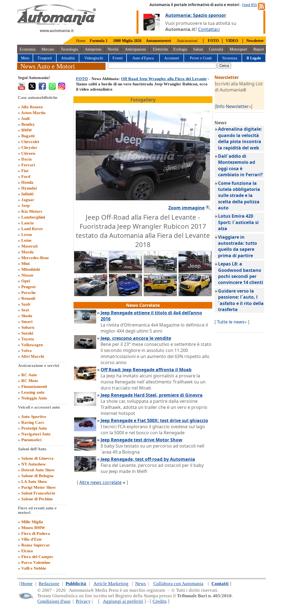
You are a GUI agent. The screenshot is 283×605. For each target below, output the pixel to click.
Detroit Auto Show (38, 470)
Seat (25, 310)
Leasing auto (32, 392)
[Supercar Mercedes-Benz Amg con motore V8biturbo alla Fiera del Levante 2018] (90, 294)
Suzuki (27, 333)
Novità (113, 49)
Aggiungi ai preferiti (123, 601)
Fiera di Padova (35, 533)
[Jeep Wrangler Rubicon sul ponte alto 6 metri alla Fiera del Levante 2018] (125, 272)
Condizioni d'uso (53, 601)
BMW (26, 130)
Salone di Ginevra (37, 458)
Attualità (68, 58)
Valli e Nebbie (33, 568)
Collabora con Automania (178, 583)
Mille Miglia (32, 522)
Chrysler (29, 147)
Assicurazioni (187, 41)
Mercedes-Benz (35, 258)
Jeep (25, 205)
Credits (160, 601)
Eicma (27, 551)
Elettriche (160, 49)
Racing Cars (32, 422)
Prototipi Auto (34, 428)
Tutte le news (231, 322)
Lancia (27, 223)
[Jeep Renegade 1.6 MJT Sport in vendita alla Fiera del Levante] (195, 294)
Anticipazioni (135, 49)
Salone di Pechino (37, 499)
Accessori (171, 58)
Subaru (27, 327)
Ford (25, 176)
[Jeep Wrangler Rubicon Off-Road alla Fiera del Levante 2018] (195, 272)
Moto (25, 58)
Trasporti (45, 58)
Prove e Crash (201, 58)
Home (80, 41)
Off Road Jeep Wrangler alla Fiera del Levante (164, 79)
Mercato (47, 49)
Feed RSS (249, 4)
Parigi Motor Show (38, 487)
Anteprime (93, 49)
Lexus (26, 234)
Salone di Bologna (37, 476)
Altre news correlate (100, 482)
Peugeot (28, 287)
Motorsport (238, 49)
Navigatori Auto (36, 434)
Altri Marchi (32, 356)
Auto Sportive (33, 416)
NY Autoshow (33, 464)
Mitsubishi (30, 269)
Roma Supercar (35, 545)
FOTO (82, 79)
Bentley (28, 124)
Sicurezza (229, 58)
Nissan (27, 275)
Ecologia (180, 49)
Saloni (198, 49)
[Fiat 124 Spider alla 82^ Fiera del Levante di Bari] (125, 294)
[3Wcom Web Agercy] (26, 598)
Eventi (117, 58)
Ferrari (28, 165)
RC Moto (29, 380)
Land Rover (32, 229)
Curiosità (216, 49)
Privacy (83, 601)
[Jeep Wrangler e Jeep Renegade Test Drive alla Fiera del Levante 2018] (160, 272)
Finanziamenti (34, 386)
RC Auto (29, 375)
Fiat (24, 171)
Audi (25, 118)
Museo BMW (33, 527)
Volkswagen (32, 345)
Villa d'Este (31, 539)
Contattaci (209, 29)
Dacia (26, 159)
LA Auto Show (34, 481)
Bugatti (28, 136)
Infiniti (27, 194)
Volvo (26, 350)
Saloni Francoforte (38, 493)
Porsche (28, 292)
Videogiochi (93, 58)
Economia (27, 49)
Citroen (28, 153)
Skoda (26, 316)
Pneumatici (31, 440)
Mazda (27, 252)
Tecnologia (69, 49)
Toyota (27, 339)
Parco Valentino (35, 562)
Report (258, 49)
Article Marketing (111, 583)
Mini (25, 263)
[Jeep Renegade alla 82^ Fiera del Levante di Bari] (160, 294)
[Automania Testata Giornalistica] (56, 23)
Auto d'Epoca (143, 58)
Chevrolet (30, 142)
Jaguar (27, 200)
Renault (28, 298)
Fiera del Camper (37, 556)
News (140, 583)
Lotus (26, 240)
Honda (27, 182)
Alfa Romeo (32, 107)
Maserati (29, 246)
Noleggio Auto (34, 398)
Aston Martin (33, 113)
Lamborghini (33, 217)
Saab (25, 304)
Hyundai (29, 188)
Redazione (49, 583)
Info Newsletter (232, 106)
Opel (25, 281)
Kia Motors (31, 211)
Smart (27, 321)
